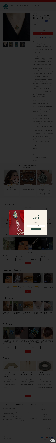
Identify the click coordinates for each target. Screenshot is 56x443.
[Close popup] (46, 209)
